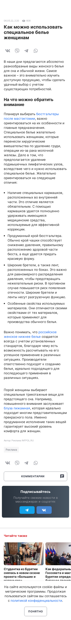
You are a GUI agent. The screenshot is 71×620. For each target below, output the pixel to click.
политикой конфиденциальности (36, 600)
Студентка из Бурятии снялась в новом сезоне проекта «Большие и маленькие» (22, 574)
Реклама (11, 449)
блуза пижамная (17, 408)
